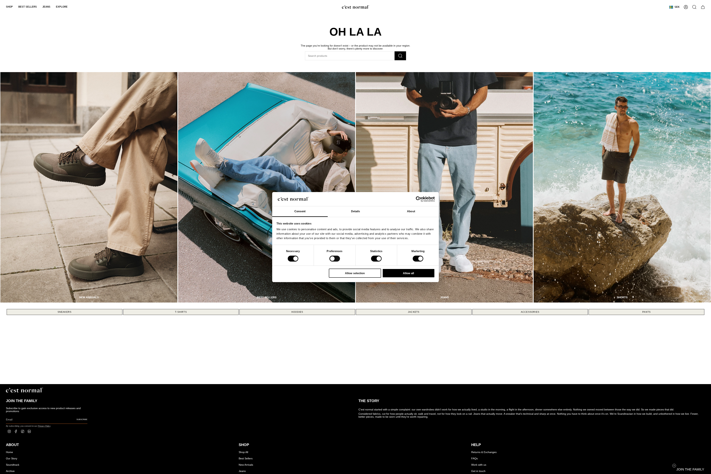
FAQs (474, 458)
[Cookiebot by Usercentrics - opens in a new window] (418, 199)
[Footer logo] (24, 390)
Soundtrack (12, 464)
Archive (10, 471)
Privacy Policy (44, 426)
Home (9, 452)
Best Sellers (246, 458)
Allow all (408, 273)
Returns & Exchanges (484, 452)
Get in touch (478, 471)
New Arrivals (246, 464)
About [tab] (411, 211)
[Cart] (703, 7)
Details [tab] (355, 211)
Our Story (11, 458)
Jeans (242, 471)
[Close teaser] (674, 466)
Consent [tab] (300, 211)
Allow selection (355, 273)
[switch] (334, 259)
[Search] (400, 55)
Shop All (243, 452)
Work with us (478, 464)
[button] (9, 7)
